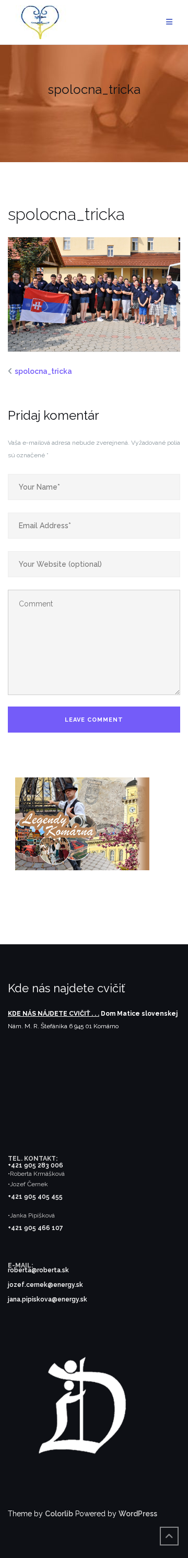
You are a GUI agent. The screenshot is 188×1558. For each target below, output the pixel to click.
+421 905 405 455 (35, 1196)
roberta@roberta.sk (38, 1270)
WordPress (138, 1514)
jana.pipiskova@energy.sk (47, 1299)
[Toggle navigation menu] (169, 22)
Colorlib (59, 1514)
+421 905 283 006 (35, 1165)
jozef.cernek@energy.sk (45, 1284)
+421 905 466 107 (35, 1228)
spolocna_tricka (43, 371)
